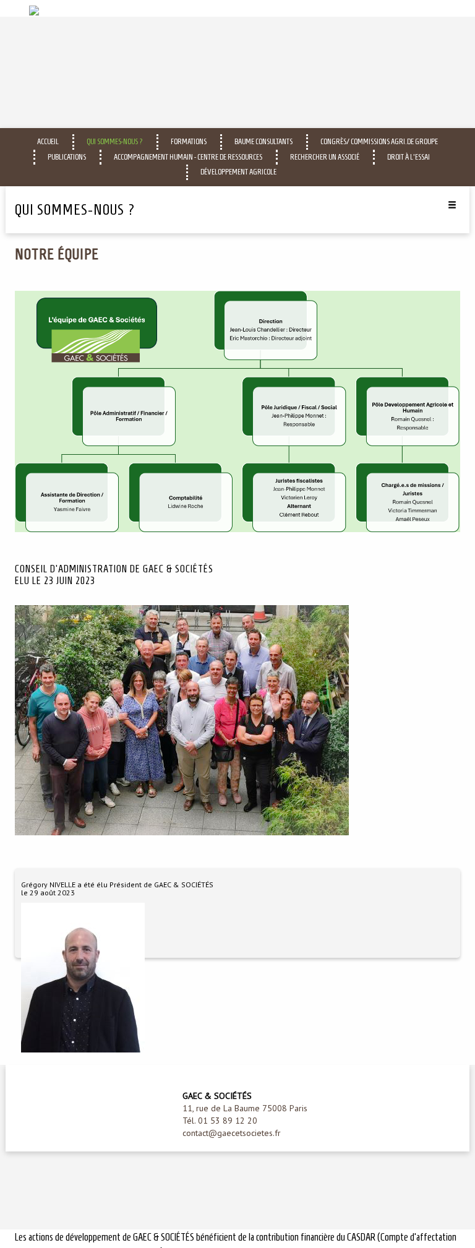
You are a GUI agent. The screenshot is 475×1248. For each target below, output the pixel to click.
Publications (67, 156)
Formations (189, 141)
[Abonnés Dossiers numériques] (437, 8)
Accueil (48, 141)
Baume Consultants (263, 141)
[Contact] (452, 8)
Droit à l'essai (408, 156)
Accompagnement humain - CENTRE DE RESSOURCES (188, 156)
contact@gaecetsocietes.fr (231, 1132)
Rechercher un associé (324, 156)
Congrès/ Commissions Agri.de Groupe (379, 141)
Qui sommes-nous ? (115, 141)
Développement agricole (238, 171)
